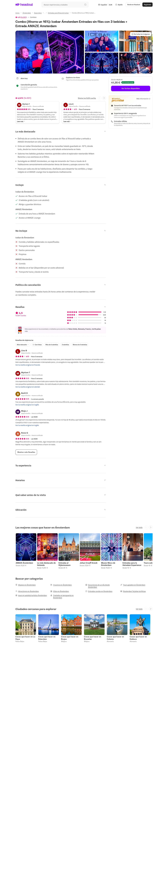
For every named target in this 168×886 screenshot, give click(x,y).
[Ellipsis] (44, 13)
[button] (49, 52)
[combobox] (65, 4)
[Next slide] (104, 98)
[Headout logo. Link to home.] (24, 4)
